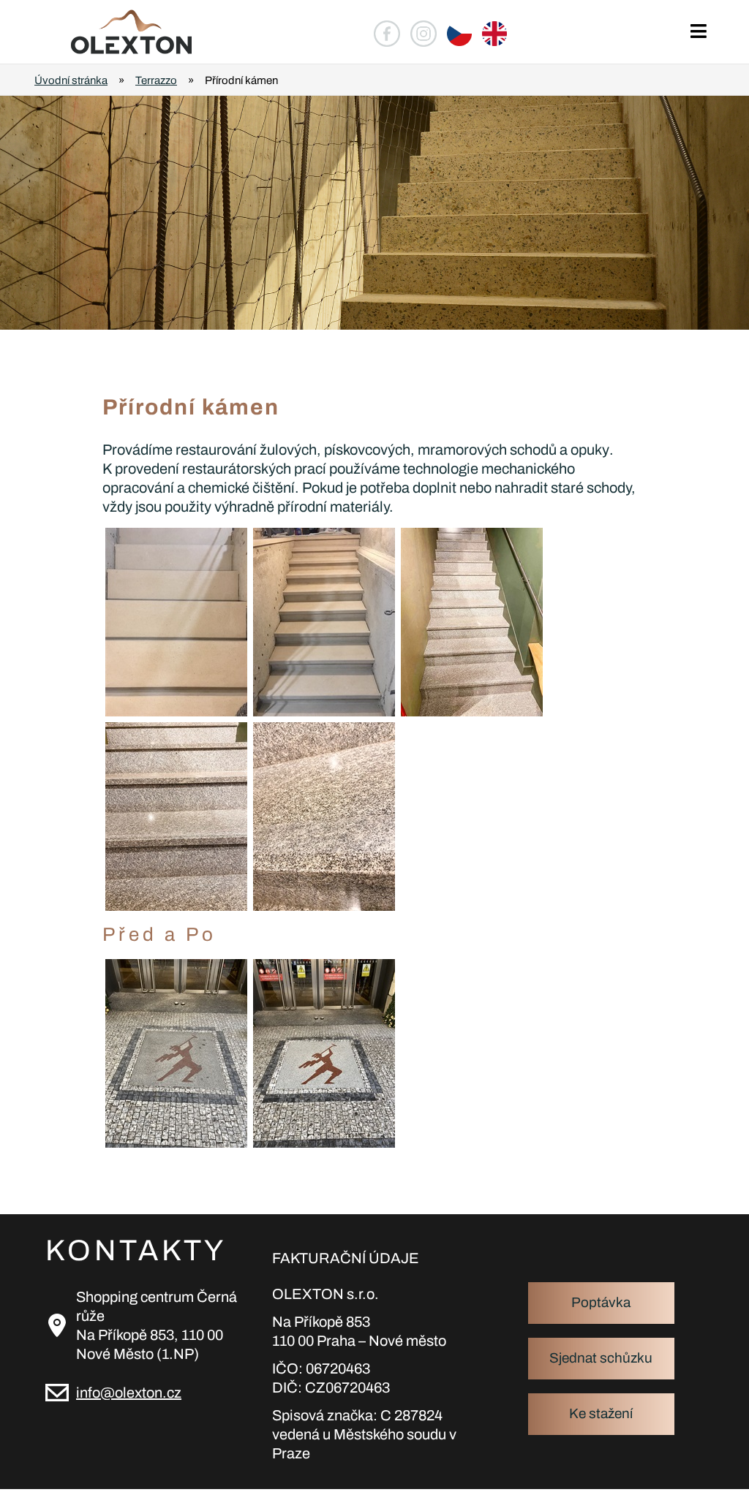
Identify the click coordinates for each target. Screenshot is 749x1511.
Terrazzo (156, 80)
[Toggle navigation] (698, 32)
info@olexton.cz (128, 1393)
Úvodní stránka (71, 80)
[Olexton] (117, 32)
